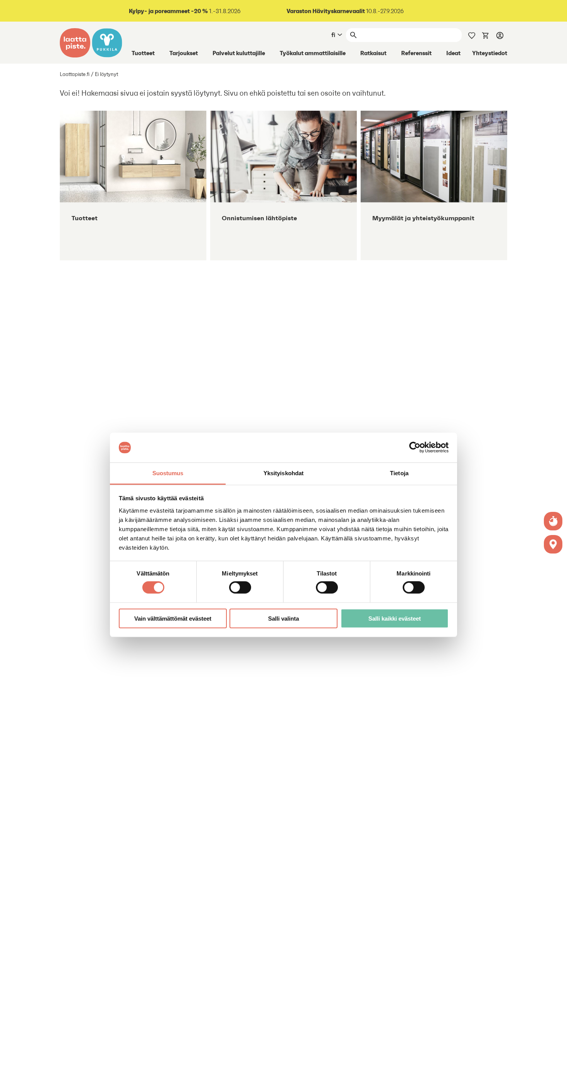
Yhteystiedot (489, 53)
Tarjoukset (183, 53)
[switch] (240, 587)
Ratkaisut (373, 53)
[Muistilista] (472, 34)
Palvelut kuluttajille (239, 53)
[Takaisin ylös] (555, 1058)
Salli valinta (283, 618)
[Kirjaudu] (500, 35)
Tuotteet (143, 53)
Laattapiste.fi (74, 74)
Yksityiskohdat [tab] (283, 473)
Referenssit (416, 53)
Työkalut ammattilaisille (313, 53)
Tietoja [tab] (399, 473)
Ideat (453, 53)
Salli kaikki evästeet (394, 618)
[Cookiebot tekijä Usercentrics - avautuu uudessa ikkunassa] (415, 447)
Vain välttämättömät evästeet (172, 618)
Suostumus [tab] (168, 473)
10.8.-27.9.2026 (345, 11)
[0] (485, 34)
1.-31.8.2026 (185, 11)
